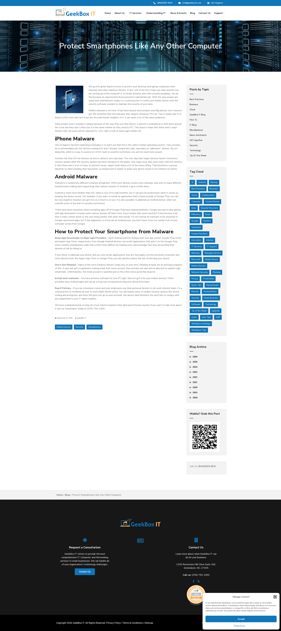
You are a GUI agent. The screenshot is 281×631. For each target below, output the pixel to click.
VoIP (218, 317)
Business (194, 104)
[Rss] (198, 582)
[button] (275, 596)
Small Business (211, 298)
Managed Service (213, 253)
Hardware (196, 227)
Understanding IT (155, 13)
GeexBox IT (81, 318)
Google (194, 220)
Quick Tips (196, 285)
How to (193, 119)
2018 (195, 397)
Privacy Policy (239, 625)
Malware (195, 253)
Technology (195, 150)
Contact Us (205, 13)
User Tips (206, 317)
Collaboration (208, 195)
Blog (192, 13)
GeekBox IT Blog (197, 114)
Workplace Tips (198, 330)
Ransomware (212, 285)
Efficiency (195, 214)
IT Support (212, 246)
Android (202, 182)
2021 (195, 382)
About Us (119, 13)
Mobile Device (211, 259)
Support (218, 13)
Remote (195, 291)
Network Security (199, 272)
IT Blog (193, 125)
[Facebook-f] (193, 582)
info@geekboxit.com (191, 2)
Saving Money (210, 291)
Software (195, 304)
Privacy (194, 278)
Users (194, 317)
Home (108, 13)
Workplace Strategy (200, 323)
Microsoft (195, 259)
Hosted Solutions (199, 233)
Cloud (192, 109)
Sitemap (148, 623)
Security (79, 327)
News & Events (178, 13)
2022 (195, 377)
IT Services (135, 13)
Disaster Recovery (209, 208)
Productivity (208, 278)
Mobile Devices (64, 327)
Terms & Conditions (132, 623)
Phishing (216, 272)
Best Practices (198, 188)
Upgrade (216, 310)
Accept (241, 619)
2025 (195, 361)
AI (192, 182)
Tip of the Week (198, 155)
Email (207, 214)
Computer (196, 201)
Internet (209, 240)
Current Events (212, 201)
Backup (214, 182)
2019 (195, 392)
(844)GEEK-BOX (164, 2)
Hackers (207, 220)
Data (193, 208)
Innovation (196, 240)
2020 (195, 387)
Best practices (197, 99)
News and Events (198, 135)
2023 (195, 372)
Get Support (217, 2)
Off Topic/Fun (196, 140)
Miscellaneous (196, 130)
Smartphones (94, 327)
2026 (195, 356)
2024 (195, 367)
